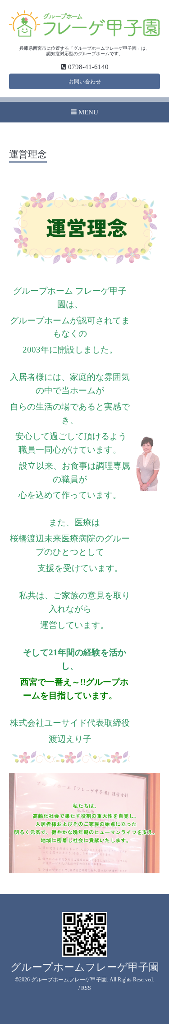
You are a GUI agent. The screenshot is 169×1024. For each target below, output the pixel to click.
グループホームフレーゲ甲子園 (84, 967)
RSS (86, 988)
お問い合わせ (85, 81)
